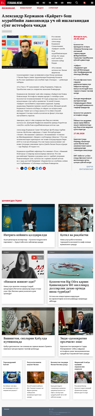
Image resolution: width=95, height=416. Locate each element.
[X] (22, 168)
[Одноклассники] (29, 168)
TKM (56, 3)
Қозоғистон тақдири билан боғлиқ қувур (59, 363)
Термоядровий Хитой (9, 363)
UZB (62, 3)
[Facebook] (40, 168)
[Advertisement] (47, 186)
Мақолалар (26, 8)
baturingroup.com (63, 412)
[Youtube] (44, 168)
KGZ (44, 3)
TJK (50, 3)
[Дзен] (33, 168)
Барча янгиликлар (86, 168)
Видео (40, 8)
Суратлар (53, 8)
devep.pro (58, 414)
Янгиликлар (8, 8)
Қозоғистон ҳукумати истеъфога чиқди (82, 114)
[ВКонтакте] (25, 168)
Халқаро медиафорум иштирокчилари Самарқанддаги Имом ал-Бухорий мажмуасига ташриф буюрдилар (83, 103)
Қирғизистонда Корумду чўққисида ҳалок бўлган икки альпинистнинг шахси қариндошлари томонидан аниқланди (83, 144)
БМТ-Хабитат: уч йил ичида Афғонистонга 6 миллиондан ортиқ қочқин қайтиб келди (83, 159)
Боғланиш (6, 409)
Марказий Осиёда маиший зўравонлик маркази (82, 365)
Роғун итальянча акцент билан (34, 363)
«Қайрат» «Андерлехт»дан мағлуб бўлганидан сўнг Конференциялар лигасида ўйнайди (83, 69)
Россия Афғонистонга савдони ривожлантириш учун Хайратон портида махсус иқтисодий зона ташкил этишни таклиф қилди (83, 86)
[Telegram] (36, 168)
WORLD (69, 3)
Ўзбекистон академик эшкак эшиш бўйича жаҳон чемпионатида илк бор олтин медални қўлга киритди (83, 124)
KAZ (38, 3)
